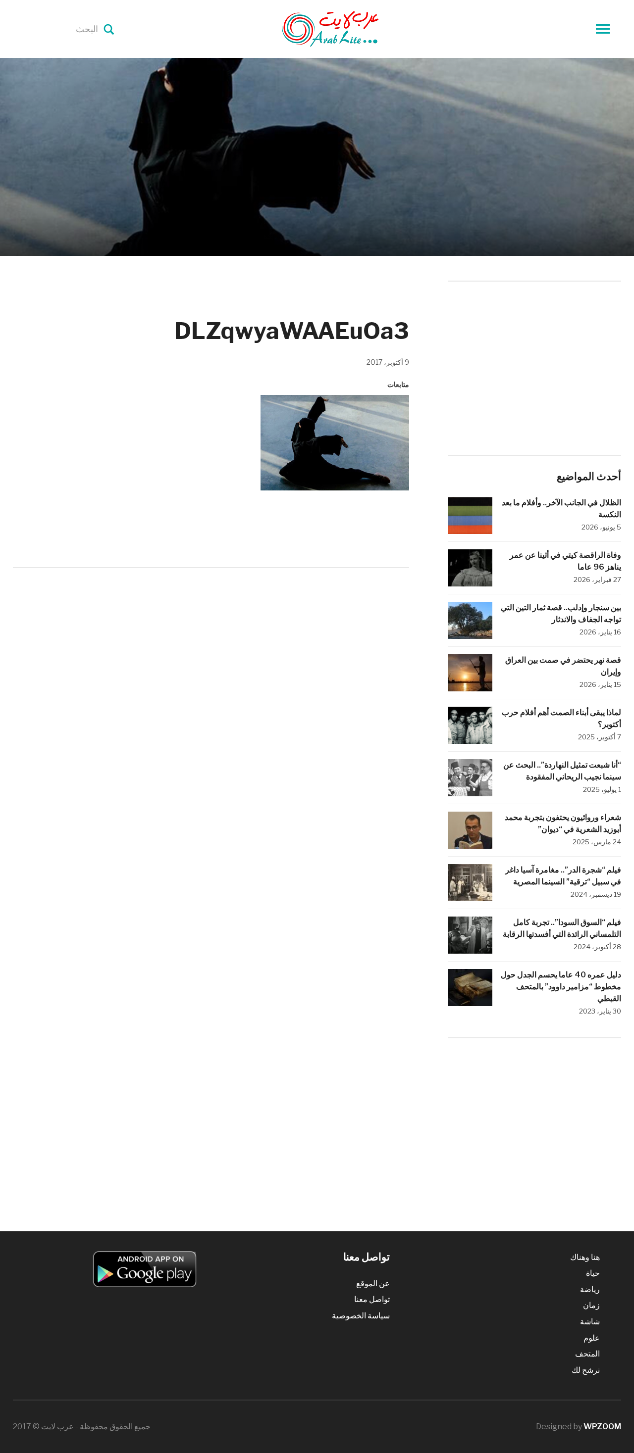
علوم (591, 1338)
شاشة (590, 1321)
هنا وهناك (585, 1257)
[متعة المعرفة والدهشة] (355, 28)
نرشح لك (586, 1370)
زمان (591, 1305)
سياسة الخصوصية (361, 1315)
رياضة (590, 1289)
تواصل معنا (372, 1299)
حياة (593, 1273)
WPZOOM (602, 1426)
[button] (335, 442)
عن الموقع (373, 1283)
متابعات (398, 384)
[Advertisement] (211, 657)
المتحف (587, 1353)
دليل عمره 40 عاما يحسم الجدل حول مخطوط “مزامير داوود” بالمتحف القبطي (561, 986)
